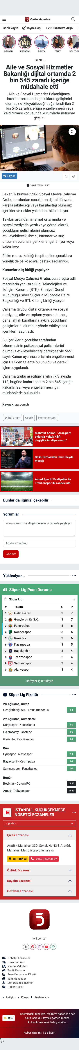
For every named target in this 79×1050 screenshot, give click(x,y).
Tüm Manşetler (17, 978)
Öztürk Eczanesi (18, 870)
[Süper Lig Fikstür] (74, 694)
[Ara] (73, 19)
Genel (39, 60)
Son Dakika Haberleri (20, 982)
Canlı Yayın (10, 28)
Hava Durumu (16, 962)
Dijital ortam (12, 417)
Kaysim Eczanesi (19, 881)
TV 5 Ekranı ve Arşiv (59, 28)
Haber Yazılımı (32, 1032)
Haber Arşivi (15, 986)
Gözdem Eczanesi (20, 891)
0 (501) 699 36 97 (46, 858)
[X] (26, 947)
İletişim (10, 997)
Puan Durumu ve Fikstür (22, 974)
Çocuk (29, 417)
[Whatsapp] (53, 947)
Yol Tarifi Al (19, 858)
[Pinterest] (33, 947)
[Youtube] (46, 947)
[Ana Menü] (4, 19)
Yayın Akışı (33, 28)
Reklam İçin (42, 997)
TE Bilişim (49, 1032)
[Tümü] (74, 575)
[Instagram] (40, 947)
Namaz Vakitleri (17, 966)
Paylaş (11, 176)
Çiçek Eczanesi (18, 835)
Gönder (11, 554)
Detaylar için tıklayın (39, 681)
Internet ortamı (47, 417)
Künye (24, 997)
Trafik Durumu (16, 970)
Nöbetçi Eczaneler (19, 958)
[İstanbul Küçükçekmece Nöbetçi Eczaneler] (74, 812)
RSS (10, 1018)
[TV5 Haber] (38, 19)
